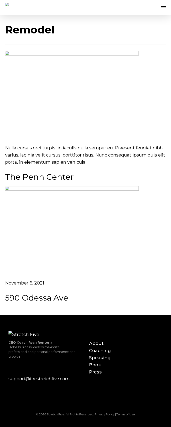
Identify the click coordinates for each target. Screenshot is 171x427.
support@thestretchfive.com (39, 378)
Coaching (100, 350)
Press (95, 372)
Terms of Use (125, 414)
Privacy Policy (104, 414)
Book (95, 364)
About (96, 343)
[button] (163, 8)
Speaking (100, 357)
